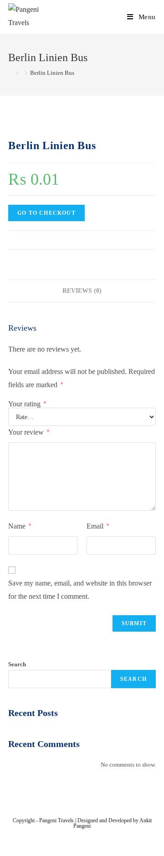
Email (98, 526)
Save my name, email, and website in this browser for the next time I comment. (80, 589)
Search (17, 664)
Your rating (27, 404)
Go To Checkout (46, 213)
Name (19, 526)
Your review (28, 432)
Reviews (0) (82, 290)
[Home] (10, 72)
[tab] (82, 291)
